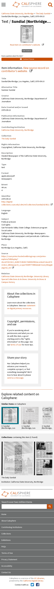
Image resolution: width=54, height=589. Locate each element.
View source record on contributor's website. (25, 69)
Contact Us (6, 572)
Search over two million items (16, 502)
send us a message (15, 378)
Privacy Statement (9, 559)
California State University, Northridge (17, 13)
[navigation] (3, 4)
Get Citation (27, 51)
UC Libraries (39, 578)
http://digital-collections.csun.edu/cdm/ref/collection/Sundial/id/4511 (25, 203)
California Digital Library (33, 580)
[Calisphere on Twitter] (32, 585)
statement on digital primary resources (21, 307)
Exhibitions (6, 540)
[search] (50, 4)
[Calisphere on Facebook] (37, 585)
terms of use (16, 344)
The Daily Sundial (43, 13)
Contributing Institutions (11, 527)
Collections (6, 533)
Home (3, 514)
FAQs (3, 546)
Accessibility (6, 566)
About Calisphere (8, 520)
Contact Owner (28, 59)
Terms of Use (7, 553)
